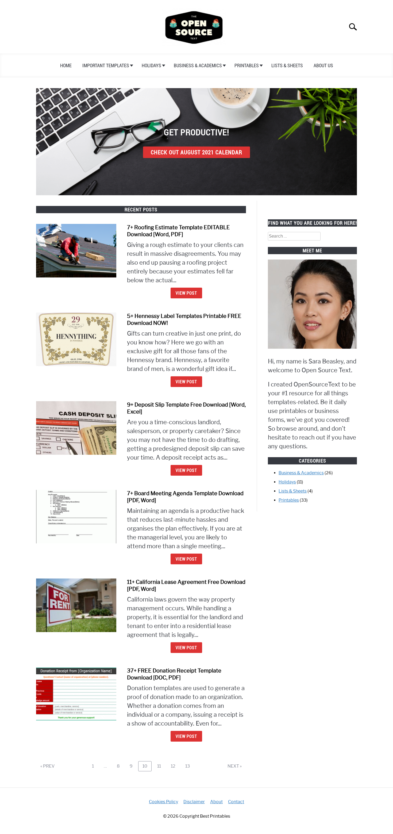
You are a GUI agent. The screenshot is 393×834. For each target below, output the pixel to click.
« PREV (47, 766)
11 (161, 766)
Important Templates (105, 65)
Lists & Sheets (287, 65)
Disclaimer (194, 801)
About (216, 801)
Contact (236, 801)
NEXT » (235, 766)
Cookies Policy (163, 801)
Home (66, 65)
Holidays (151, 65)
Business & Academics (198, 65)
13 (189, 766)
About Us (323, 65)
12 (175, 766)
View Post (186, 293)
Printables (246, 65)
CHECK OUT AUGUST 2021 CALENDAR (196, 152)
